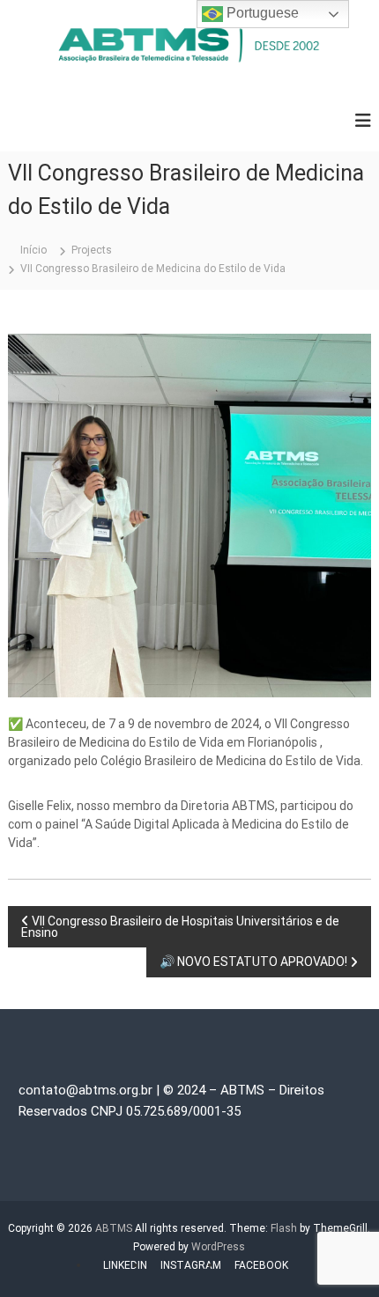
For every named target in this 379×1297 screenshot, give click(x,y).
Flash (284, 1228)
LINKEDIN (125, 1265)
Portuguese (261, 12)
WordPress (218, 1247)
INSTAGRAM (190, 1265)
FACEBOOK (261, 1265)
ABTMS (113, 1228)
